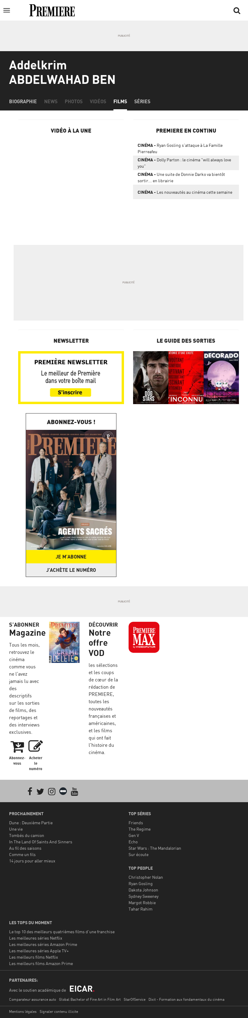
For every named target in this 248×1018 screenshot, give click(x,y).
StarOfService (134, 999)
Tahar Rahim (140, 908)
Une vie (16, 829)
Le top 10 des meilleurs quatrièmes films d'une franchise (62, 931)
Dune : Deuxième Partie (31, 822)
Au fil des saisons (25, 848)
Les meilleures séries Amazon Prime (43, 944)
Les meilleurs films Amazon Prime (41, 963)
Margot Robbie (142, 902)
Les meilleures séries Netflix (35, 938)
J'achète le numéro (71, 570)
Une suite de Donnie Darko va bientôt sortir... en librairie (181, 177)
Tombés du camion (26, 835)
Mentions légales (23, 1011)
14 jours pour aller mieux (32, 860)
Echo (133, 841)
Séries (142, 101)
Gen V (134, 835)
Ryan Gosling (141, 883)
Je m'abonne (71, 557)
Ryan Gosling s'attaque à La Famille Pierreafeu (180, 148)
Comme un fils (22, 854)
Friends (136, 822)
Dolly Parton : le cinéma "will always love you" (184, 163)
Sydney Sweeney (143, 896)
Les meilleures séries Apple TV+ (39, 950)
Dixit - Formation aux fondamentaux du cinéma (186, 999)
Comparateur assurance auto (32, 999)
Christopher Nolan (146, 877)
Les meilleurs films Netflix (33, 957)
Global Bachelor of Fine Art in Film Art (90, 999)
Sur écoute (138, 854)
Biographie (23, 101)
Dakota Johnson (143, 889)
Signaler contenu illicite (59, 1011)
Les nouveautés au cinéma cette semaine (185, 192)
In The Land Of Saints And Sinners (40, 841)
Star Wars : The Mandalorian (155, 848)
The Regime (140, 829)
